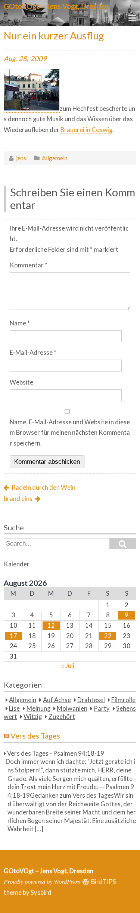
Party (102, 708)
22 (108, 636)
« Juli (67, 665)
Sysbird (41, 892)
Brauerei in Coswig (86, 130)
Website (21, 382)
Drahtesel (91, 700)
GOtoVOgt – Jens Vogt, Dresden (56, 6)
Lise (14, 708)
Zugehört (62, 716)
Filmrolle (123, 700)
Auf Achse (57, 700)
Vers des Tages (35, 735)
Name (20, 323)
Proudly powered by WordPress (42, 881)
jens (21, 157)
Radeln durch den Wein (43, 487)
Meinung (38, 708)
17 (13, 636)
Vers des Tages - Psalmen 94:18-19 (55, 753)
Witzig (33, 716)
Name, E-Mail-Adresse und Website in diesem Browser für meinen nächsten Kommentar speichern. (70, 432)
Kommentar (28, 265)
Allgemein (55, 157)
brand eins (18, 498)
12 (51, 625)
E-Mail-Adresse (33, 352)
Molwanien (72, 708)
